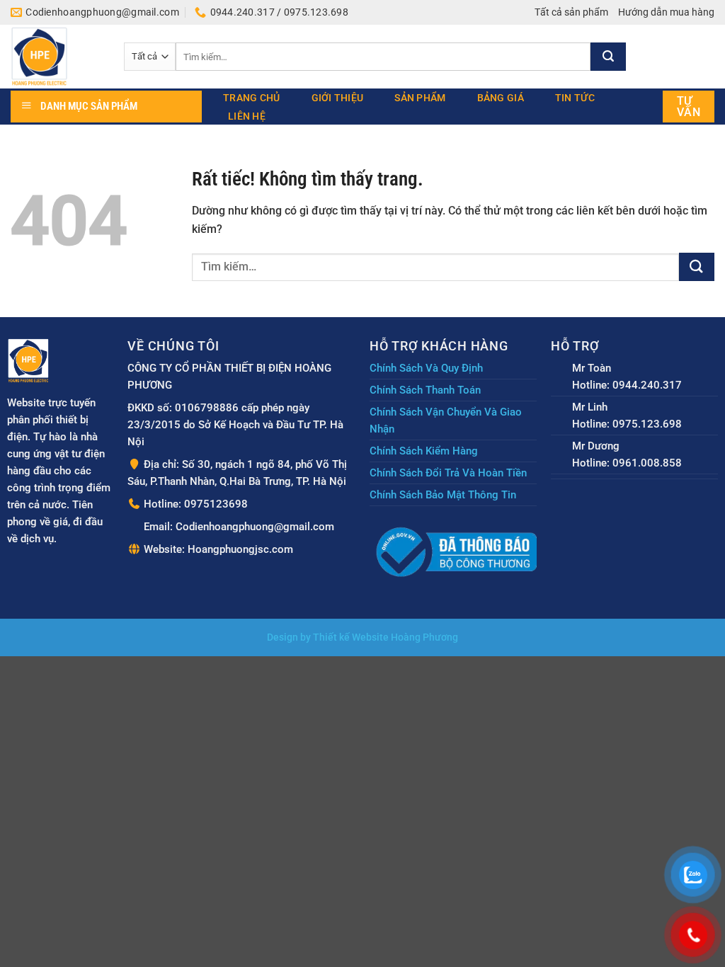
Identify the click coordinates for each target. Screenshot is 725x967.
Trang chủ (251, 97)
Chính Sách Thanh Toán (425, 390)
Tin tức (575, 97)
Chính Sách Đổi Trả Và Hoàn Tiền (448, 473)
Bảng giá (500, 97)
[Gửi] (608, 56)
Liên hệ (247, 116)
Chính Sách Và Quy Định (426, 368)
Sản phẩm (419, 97)
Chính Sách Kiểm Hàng (424, 451)
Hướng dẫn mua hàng (666, 12)
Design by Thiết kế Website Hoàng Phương (362, 637)
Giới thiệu (338, 97)
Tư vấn (688, 106)
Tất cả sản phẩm (571, 12)
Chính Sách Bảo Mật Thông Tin (443, 494)
